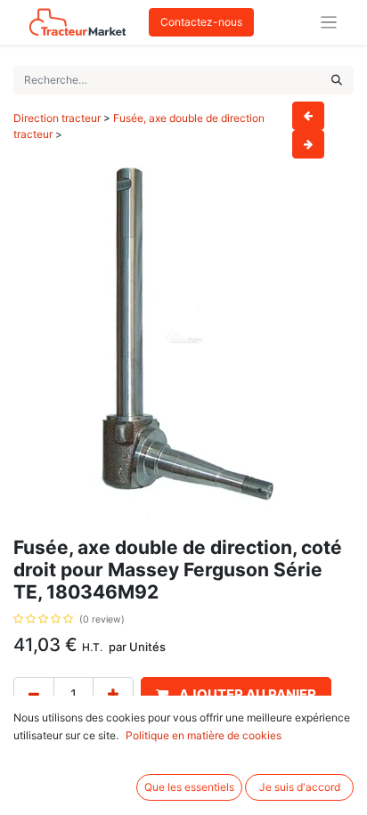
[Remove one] (33, 695)
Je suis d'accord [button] (299, 787)
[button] (236, 695)
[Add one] (113, 695)
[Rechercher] (337, 80)
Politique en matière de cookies (203, 735)
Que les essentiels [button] (189, 787)
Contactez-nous (201, 22)
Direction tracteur (57, 118)
